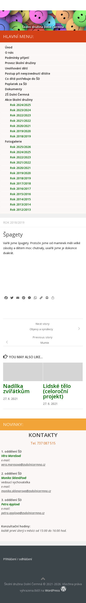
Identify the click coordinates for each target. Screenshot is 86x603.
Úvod (8, 47)
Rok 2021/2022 (20, 121)
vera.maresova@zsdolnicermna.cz (23, 464)
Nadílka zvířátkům (16, 388)
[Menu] (81, 5)
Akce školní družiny (19, 100)
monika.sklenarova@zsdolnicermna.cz (26, 491)
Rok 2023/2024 (20, 110)
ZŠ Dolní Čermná (17, 94)
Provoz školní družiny (20, 63)
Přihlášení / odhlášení (17, 559)
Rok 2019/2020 (20, 131)
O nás (9, 52)
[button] (9, 272)
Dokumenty (13, 89)
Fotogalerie (13, 141)
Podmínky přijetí (17, 58)
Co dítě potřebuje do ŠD (22, 79)
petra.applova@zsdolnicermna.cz (22, 513)
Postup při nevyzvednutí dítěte (27, 73)
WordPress (52, 590)
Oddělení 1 (23, 152)
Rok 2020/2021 (20, 126)
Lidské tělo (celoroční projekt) (57, 391)
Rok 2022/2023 (20, 115)
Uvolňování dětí (16, 68)
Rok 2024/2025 (20, 105)
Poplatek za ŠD (16, 84)
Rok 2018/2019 (13, 222)
